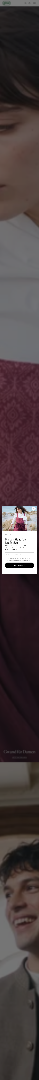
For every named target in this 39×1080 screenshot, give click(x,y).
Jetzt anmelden (19, 565)
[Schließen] (34, 509)
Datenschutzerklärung (22, 560)
